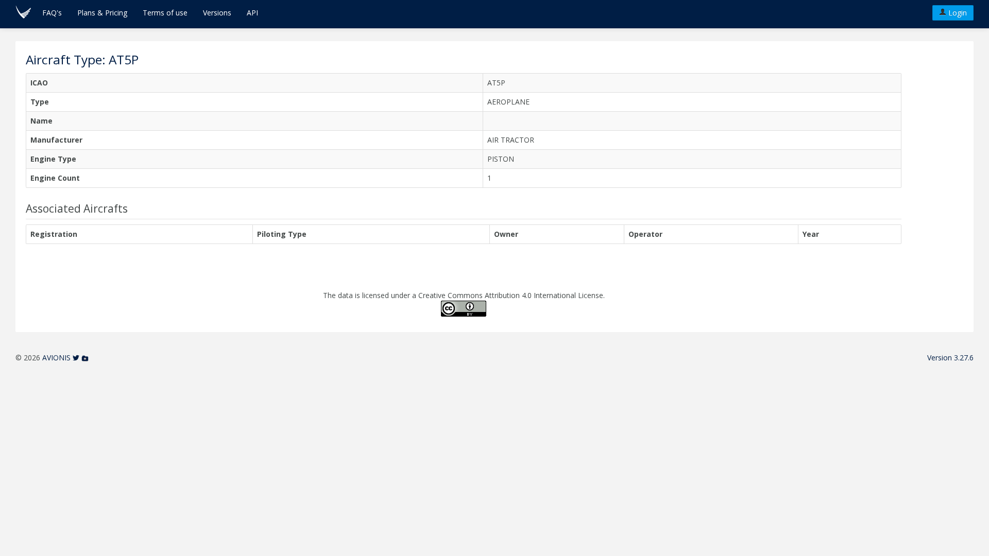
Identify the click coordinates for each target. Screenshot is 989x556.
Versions (217, 13)
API (252, 13)
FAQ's (52, 13)
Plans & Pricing (102, 13)
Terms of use (165, 13)
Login (956, 13)
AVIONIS (56, 357)
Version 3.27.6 (950, 357)
